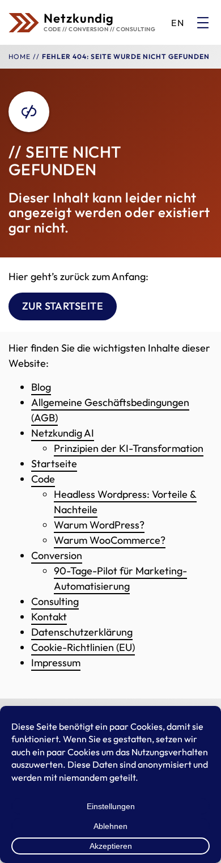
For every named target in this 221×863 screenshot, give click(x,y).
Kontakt (49, 616)
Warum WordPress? (99, 524)
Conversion (56, 555)
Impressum (55, 662)
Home (19, 56)
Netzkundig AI (62, 432)
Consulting (55, 601)
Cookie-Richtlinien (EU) (83, 647)
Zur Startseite (63, 305)
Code (43, 478)
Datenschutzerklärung (82, 631)
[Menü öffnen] (202, 22)
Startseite (54, 463)
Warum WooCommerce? (109, 540)
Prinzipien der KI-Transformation (128, 448)
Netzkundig (79, 18)
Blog (41, 387)
